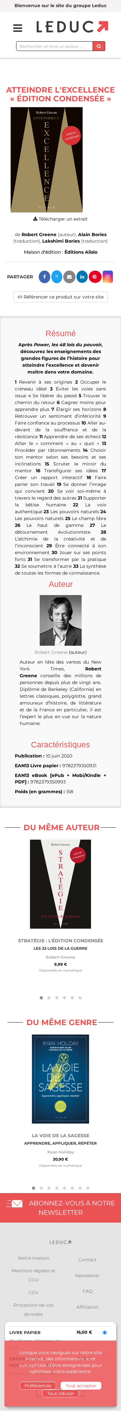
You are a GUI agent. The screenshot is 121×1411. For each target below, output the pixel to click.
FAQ (88, 1291)
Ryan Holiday (60, 1152)
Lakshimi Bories (61, 241)
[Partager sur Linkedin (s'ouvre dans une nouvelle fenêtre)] (82, 277)
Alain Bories (92, 234)
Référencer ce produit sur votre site (63, 297)
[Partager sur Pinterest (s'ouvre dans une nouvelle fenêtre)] (95, 277)
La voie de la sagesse (60, 1135)
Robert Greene (39, 234)
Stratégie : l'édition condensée (60, 941)
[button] (47, 159)
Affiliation (87, 1307)
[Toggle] (13, 28)
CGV (33, 1292)
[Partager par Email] (69, 277)
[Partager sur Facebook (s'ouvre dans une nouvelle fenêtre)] (44, 277)
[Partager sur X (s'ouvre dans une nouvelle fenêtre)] (56, 276)
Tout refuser (60, 1393)
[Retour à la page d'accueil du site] (71, 27)
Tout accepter (81, 1386)
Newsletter (87, 1275)
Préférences (38, 1386)
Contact (87, 1260)
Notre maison (33, 1258)
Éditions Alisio (81, 252)
